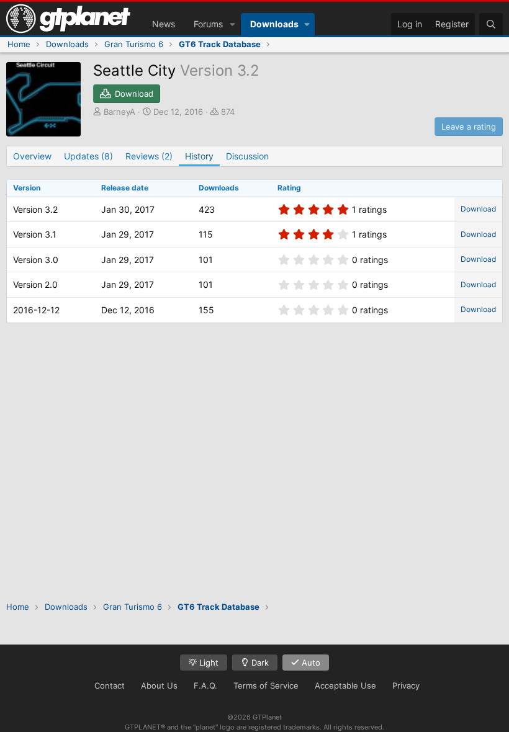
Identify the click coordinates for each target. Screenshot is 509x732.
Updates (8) (88, 156)
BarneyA (119, 112)
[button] (232, 24)
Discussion (247, 156)
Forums (208, 24)
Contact (109, 685)
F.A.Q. (205, 685)
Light (207, 662)
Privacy (406, 685)
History (199, 156)
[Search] (491, 24)
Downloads (274, 24)
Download (478, 208)
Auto (309, 662)
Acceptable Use (345, 685)
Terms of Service (266, 685)
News (163, 24)
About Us (159, 685)
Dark (259, 662)
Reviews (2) (149, 156)
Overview (32, 156)
